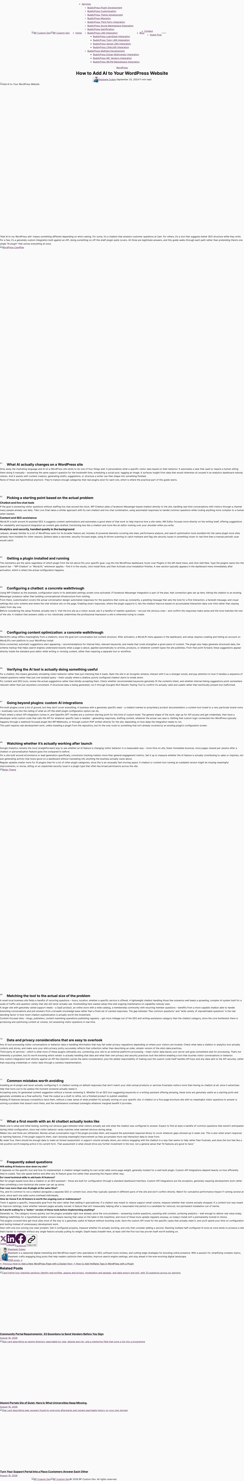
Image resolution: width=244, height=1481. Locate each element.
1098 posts (15, 1260)
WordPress (122, 67)
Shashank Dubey (107, 79)
